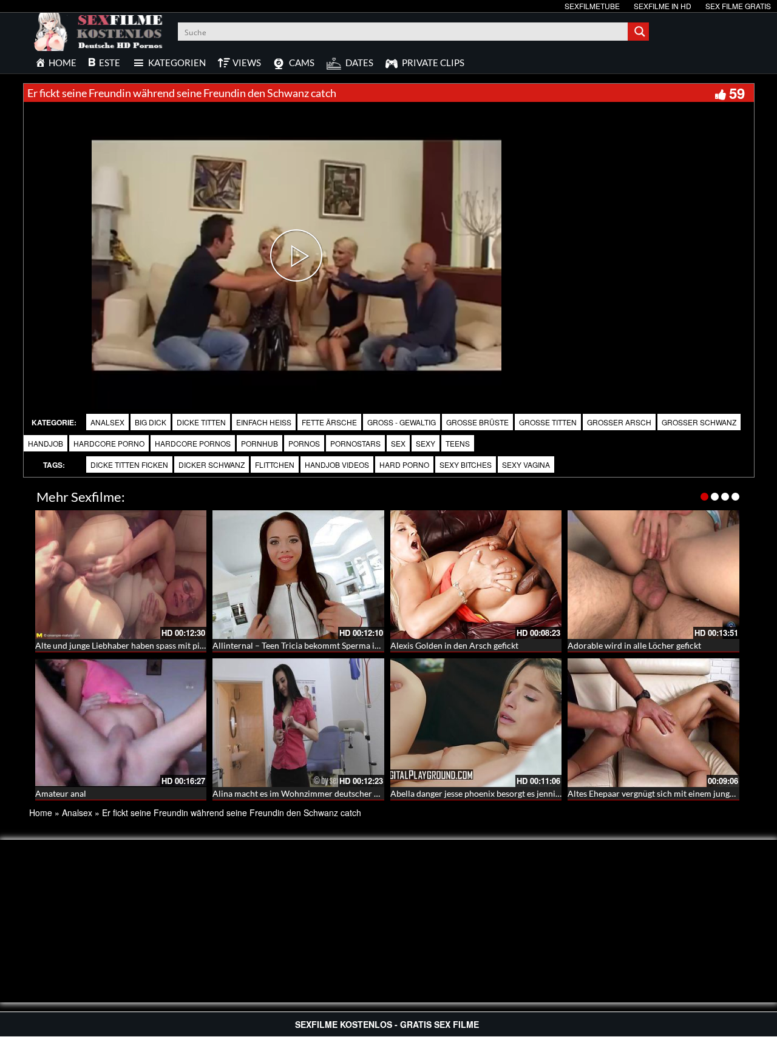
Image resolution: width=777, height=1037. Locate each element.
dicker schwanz (211, 464)
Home (40, 812)
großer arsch (619, 422)
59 (737, 93)
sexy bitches (465, 464)
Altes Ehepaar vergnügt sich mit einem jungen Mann (665, 793)
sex (398, 443)
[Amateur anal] (121, 722)
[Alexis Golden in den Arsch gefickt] (476, 574)
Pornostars (355, 443)
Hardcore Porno (108, 443)
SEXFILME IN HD (662, 5)
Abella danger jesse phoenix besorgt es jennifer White (490, 793)
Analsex (107, 422)
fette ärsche (329, 422)
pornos (304, 443)
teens (458, 443)
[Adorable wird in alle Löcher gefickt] (653, 574)
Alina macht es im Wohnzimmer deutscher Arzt (301, 793)
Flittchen (274, 464)
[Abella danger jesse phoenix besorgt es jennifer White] (476, 722)
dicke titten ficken (129, 464)
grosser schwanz (699, 422)
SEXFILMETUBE (592, 5)
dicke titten (201, 422)
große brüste (477, 422)
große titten (548, 422)
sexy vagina (526, 464)
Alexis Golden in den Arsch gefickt (454, 645)
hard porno (404, 464)
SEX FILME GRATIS (738, 5)
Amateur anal (60, 793)
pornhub (259, 443)
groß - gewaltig (401, 422)
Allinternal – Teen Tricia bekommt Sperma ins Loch (307, 645)
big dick (150, 422)
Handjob (45, 443)
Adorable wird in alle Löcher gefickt (634, 645)
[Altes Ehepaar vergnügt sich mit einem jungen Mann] (653, 722)
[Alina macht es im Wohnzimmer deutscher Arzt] (298, 722)
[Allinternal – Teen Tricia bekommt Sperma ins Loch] (298, 574)
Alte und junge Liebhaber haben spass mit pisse (123, 645)
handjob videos (337, 464)
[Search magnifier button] (640, 31)
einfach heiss (263, 422)
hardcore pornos (193, 443)
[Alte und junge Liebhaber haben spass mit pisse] (121, 574)
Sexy (425, 443)
